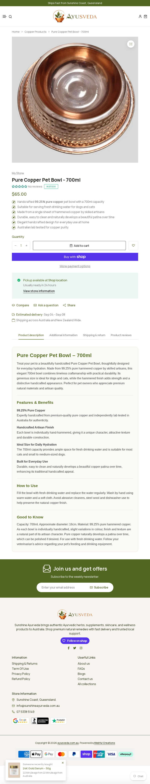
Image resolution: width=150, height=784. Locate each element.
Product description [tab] (31, 335)
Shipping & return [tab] (94, 335)
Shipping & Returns (25, 664)
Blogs (81, 674)
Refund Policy (21, 679)
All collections (87, 684)
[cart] (145, 16)
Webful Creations (104, 743)
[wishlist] (133, 245)
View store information (39, 291)
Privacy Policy (21, 674)
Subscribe (101, 587)
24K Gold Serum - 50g (37, 766)
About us (84, 664)
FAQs (81, 669)
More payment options (75, 266)
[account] (140, 16)
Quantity (18, 237)
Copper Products (35, 31)
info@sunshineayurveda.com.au (38, 706)
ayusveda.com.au (68, 743)
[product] (130, 44)
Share (71, 305)
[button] (5, 16)
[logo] (75, 16)
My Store (18, 173)
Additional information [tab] (63, 335)
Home (16, 31)
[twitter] (74, 648)
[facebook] (69, 648)
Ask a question (48, 305)
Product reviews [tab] (121, 335)
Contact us (85, 679)
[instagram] (81, 648)
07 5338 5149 (25, 712)
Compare (22, 305)
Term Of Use (20, 669)
